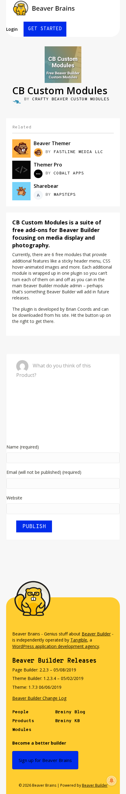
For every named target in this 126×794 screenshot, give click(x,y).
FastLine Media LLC (78, 152)
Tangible (78, 640)
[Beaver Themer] (21, 148)
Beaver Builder (96, 634)
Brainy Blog (70, 712)
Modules (21, 729)
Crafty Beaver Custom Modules (70, 99)
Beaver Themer (52, 143)
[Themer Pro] (21, 169)
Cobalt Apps (69, 173)
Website (14, 498)
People (20, 712)
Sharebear (46, 186)
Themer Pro (48, 164)
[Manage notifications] (112, 780)
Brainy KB (67, 721)
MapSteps (65, 194)
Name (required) (22, 447)
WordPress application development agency (55, 646)
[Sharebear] (21, 190)
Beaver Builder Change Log (39, 698)
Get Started (45, 29)
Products (23, 721)
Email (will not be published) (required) (43, 472)
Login (12, 29)
